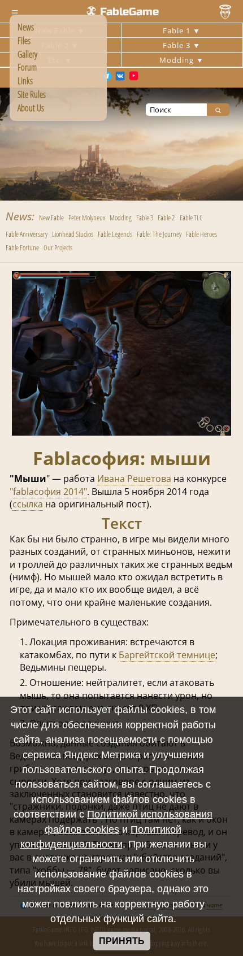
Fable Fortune (22, 247)
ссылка (27, 504)
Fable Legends (115, 234)
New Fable (51, 217)
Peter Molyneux (86, 217)
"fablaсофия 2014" (48, 491)
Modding (177, 60)
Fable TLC (191, 217)
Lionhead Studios (72, 234)
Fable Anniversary (26, 234)
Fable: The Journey (159, 234)
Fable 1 (178, 30)
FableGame (129, 11)
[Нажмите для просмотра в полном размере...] (121, 432)
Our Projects (58, 247)
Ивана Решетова (134, 478)
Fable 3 (178, 45)
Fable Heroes (201, 234)
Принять (122, 941)
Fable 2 (166, 217)
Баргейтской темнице (167, 655)
